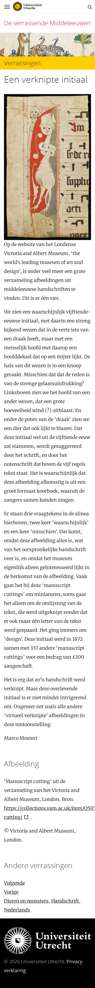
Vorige (11, 892)
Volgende (14, 883)
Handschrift (65, 901)
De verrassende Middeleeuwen (47, 22)
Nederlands (17, 910)
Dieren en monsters (26, 901)
